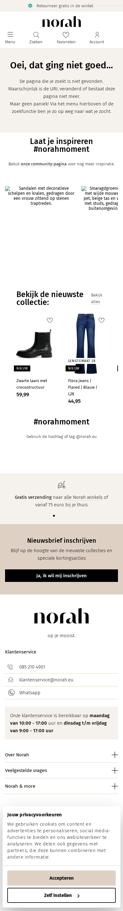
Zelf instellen (58, 895)
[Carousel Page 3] (64, 516)
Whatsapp (29, 692)
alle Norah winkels (83, 497)
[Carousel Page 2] (59, 516)
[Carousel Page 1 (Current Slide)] (54, 516)
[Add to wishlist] (50, 320)
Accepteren (62, 878)
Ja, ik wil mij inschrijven (61, 575)
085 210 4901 (32, 667)
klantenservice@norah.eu (46, 680)
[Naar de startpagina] (61, 21)
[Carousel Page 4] (69, 516)
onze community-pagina (44, 164)
